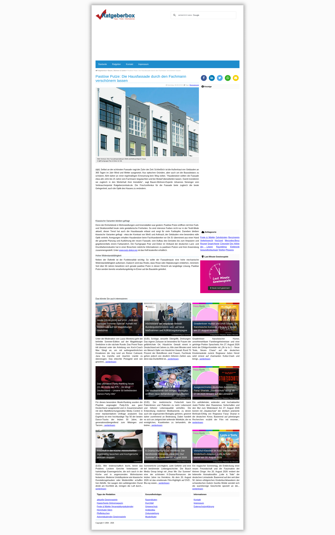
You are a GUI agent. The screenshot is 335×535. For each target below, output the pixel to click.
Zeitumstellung (152, 513)
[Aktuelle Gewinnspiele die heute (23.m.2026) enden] (219, 292)
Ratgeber (116, 64)
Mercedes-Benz (232, 240)
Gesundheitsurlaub (209, 250)
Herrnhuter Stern (104, 510)
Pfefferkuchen (103, 513)
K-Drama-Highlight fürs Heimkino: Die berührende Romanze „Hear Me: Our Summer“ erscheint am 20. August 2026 (166, 454)
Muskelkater (151, 517)
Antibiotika (150, 510)
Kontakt (129, 64)
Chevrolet (224, 244)
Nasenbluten (151, 500)
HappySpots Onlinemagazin (110, 503)
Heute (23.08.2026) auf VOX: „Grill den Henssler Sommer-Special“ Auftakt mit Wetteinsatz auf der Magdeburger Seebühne (117, 325)
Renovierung (194, 85)
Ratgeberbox (102, 71)
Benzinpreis (233, 237)
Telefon (221, 250)
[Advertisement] (167, 41)
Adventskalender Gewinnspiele (111, 517)
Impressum (143, 64)
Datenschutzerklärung (204, 506)
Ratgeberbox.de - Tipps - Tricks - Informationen (115, 14)
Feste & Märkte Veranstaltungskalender (115, 506)
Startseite (102, 64)
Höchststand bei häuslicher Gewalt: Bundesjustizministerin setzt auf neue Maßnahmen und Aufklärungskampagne (166, 327)
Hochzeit (219, 240)
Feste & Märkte (207, 237)
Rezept (203, 244)
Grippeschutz (151, 506)
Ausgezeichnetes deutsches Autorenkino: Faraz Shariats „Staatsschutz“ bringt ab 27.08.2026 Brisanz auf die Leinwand (215, 390)
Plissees (230, 250)
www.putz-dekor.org (128, 250)
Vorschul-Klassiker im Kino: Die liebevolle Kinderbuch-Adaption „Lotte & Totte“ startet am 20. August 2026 (215, 454)
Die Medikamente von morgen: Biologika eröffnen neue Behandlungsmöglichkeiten (167, 392)
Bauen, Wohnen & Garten (117, 71)
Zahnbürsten (221, 237)
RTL (140, 334)
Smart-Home (213, 244)
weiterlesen (110, 362)
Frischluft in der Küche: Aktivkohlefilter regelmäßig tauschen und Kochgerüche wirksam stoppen (117, 454)
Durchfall (149, 503)
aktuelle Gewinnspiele (107, 500)
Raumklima (221, 247)
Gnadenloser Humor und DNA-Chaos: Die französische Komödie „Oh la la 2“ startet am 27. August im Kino (216, 327)
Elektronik (234, 247)
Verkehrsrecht (206, 240)
